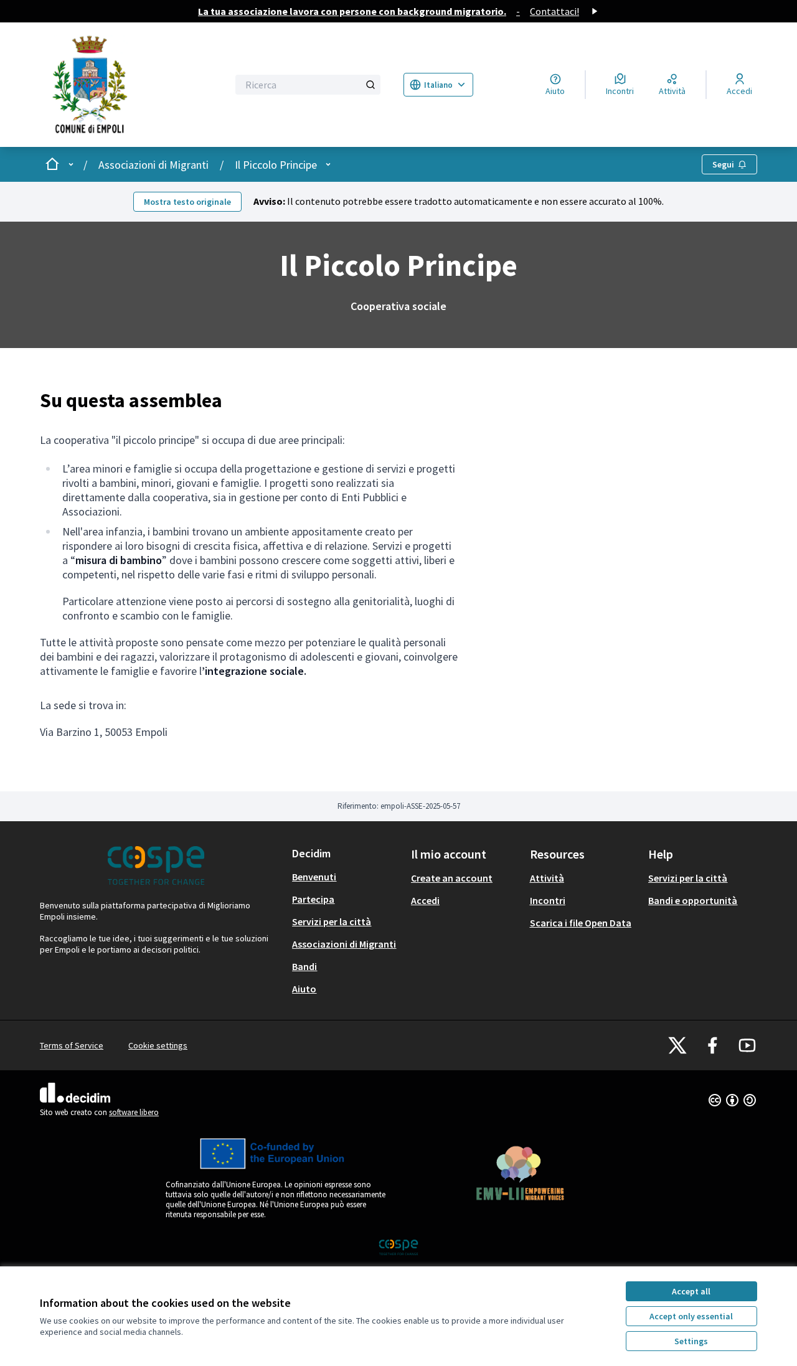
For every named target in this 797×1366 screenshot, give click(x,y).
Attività (547, 878)
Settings (691, 1341)
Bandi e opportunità (692, 900)
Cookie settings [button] (157, 1045)
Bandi (304, 966)
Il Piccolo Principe (276, 165)
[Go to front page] (126, 84)
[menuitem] (346, 876)
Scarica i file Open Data (580, 922)
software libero (134, 1112)
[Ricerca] (370, 85)
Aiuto (304, 988)
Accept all (691, 1291)
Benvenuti (314, 876)
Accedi (425, 900)
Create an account (452, 878)
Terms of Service (71, 1045)
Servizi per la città (331, 921)
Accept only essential (691, 1316)
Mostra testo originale (187, 201)
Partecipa (313, 899)
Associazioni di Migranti (153, 165)
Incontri (547, 900)
